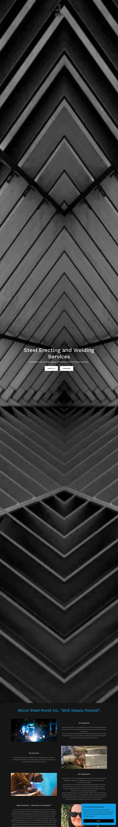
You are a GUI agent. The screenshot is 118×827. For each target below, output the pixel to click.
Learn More (66, 368)
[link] (59, 2)
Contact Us (51, 368)
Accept (99, 820)
